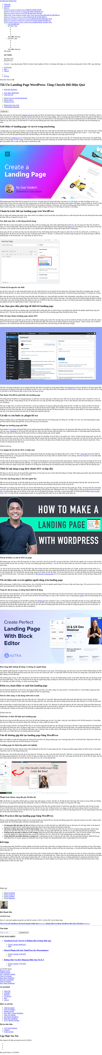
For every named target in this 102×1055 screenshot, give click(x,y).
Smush (81, 595)
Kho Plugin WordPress (11, 1017)
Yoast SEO (83, 454)
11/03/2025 (22, 954)
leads (69, 226)
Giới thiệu (7, 6)
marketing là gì (16, 138)
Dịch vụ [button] (6, 8)
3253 (9, 956)
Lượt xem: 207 (8, 95)
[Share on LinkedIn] (9, 896)
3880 (9, 946)
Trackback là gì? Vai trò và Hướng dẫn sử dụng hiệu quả (27, 941)
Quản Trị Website (9, 1009)
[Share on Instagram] (9, 898)
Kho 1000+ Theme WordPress (13, 1013)
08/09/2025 (22, 944)
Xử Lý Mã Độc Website (11, 1020)
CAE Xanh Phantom (10, 1028)
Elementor (71, 387)
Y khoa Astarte (8, 1032)
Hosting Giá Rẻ (9, 1011)
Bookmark (15, 107)
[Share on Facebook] (9, 893)
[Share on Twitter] (9, 894)
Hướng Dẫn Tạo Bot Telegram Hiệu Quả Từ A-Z (24, 960)
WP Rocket (41, 601)
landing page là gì (28, 115)
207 (12, 102)
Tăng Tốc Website (10, 1015)
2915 (9, 965)
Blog (5, 69)
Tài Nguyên (8, 67)
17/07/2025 (22, 964)
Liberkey (7, 1030)
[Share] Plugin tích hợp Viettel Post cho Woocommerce (26, 950)
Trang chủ (7, 4)
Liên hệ (6, 71)
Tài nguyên (7, 996)
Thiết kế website (9, 1008)
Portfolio (6, 994)
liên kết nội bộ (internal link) (45, 574)
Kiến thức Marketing (10, 89)
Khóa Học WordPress (11, 1018)
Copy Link (15, 105)
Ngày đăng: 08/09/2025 (11, 93)
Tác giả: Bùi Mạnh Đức (19, 98)
